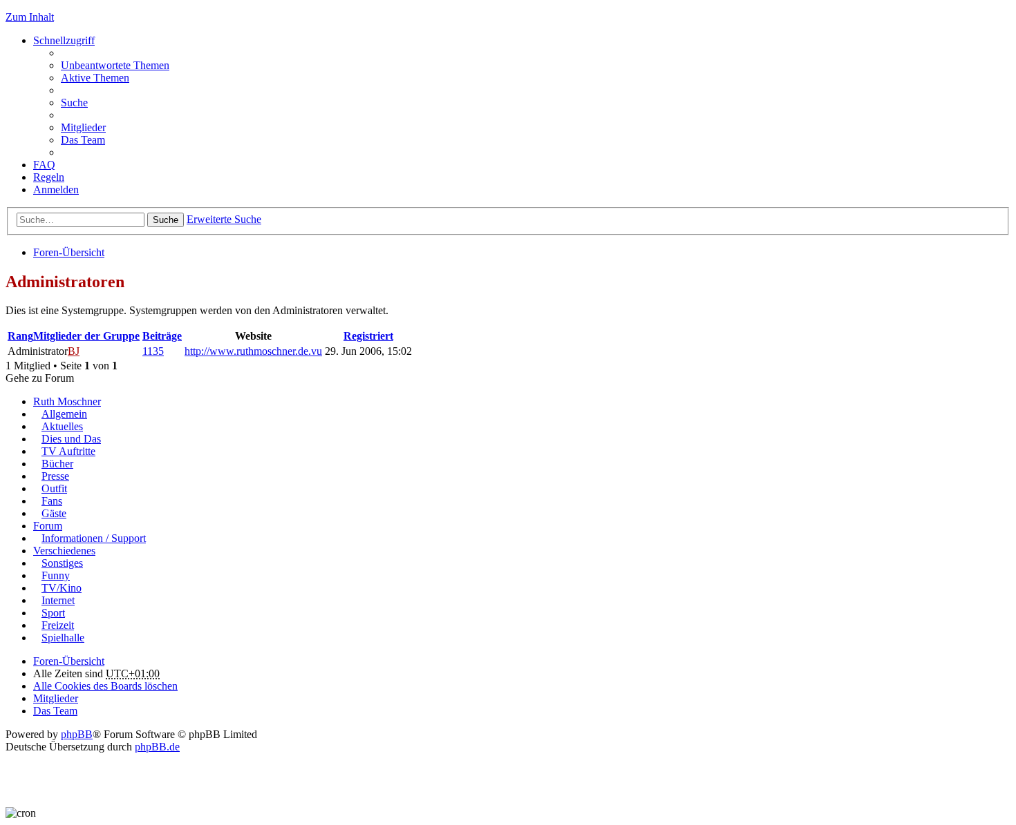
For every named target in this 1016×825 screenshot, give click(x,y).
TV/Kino (61, 588)
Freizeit (57, 625)
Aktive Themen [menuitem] (95, 78)
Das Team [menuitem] (83, 140)
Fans (51, 501)
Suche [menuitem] (74, 102)
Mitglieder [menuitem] (83, 127)
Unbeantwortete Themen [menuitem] (115, 65)
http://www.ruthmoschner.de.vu (253, 351)
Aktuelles (62, 426)
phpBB (77, 734)
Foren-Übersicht (68, 252)
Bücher (57, 463)
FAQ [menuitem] (44, 165)
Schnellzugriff (64, 40)
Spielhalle (62, 637)
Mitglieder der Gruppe (86, 336)
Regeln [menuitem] (48, 177)
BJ (73, 351)
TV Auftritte (68, 451)
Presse (55, 476)
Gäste (53, 513)
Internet (58, 600)
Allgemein (64, 414)
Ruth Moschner (67, 401)
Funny (55, 575)
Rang (20, 336)
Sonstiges (62, 563)
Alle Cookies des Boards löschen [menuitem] (105, 686)
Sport (53, 613)
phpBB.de (157, 747)
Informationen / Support (93, 538)
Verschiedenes (64, 550)
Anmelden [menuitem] (56, 189)
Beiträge (162, 336)
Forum (47, 526)
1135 (153, 351)
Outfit (54, 488)
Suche (165, 220)
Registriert (368, 336)
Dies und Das (71, 439)
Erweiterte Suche (224, 219)
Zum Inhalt (30, 17)
